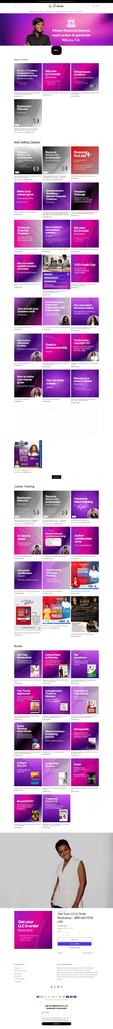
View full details (87, 953)
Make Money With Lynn (20, 970)
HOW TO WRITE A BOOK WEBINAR (51, 399)
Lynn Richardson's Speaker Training (23, 556)
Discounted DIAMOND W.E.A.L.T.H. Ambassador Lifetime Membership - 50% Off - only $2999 (54, 177)
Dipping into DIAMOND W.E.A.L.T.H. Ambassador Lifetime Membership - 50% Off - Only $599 (26, 129)
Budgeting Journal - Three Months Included (53, 752)
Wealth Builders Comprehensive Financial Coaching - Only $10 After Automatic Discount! (27, 93)
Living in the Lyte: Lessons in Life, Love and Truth (26, 788)
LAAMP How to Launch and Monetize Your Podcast (55, 626)
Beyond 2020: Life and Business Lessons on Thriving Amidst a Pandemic (27, 825)
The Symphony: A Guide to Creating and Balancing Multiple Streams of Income (83, 680)
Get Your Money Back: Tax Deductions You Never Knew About (27, 680)
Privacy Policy (18, 976)
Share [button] (60, 953)
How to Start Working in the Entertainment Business (27, 632)
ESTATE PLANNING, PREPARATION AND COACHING (26, 436)
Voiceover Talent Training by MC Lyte (52, 436)
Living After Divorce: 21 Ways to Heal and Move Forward (54, 789)
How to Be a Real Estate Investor (22, 363)
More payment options (74, 947)
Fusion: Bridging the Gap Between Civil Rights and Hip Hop (84, 789)
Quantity (60, 931)
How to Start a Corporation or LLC (22, 470)
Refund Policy (18, 973)
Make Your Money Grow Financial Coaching (24, 212)
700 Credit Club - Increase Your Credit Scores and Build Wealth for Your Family (83, 285)
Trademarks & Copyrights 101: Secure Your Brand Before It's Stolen (85, 364)
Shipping (60, 928)
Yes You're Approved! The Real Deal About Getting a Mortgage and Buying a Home (27, 716)
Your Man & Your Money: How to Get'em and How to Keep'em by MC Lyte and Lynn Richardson (84, 716)
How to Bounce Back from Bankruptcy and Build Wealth (56, 327)
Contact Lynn (17, 968)
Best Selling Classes (27, 142)
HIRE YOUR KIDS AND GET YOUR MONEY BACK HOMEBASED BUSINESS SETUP (54, 292)
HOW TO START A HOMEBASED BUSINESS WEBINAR (55, 249)
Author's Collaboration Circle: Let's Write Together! (83, 556)
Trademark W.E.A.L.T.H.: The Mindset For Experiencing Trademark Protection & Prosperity (56, 825)
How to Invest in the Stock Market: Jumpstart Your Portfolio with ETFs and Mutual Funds (83, 328)
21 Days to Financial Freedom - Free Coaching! (25, 249)
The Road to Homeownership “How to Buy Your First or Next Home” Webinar (56, 364)
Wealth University (52, 999)
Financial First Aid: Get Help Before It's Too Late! (83, 176)
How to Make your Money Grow (22, 399)
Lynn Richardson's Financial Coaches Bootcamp (54, 556)
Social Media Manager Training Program (52, 591)
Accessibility (17, 981)
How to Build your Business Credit (22, 327)
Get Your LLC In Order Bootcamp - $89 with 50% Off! (56, 92)
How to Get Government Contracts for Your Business (84, 436)
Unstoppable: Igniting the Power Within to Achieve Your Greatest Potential (84, 752)
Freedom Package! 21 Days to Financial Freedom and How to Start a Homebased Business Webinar (84, 213)
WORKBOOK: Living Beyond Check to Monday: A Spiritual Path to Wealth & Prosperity (54, 716)
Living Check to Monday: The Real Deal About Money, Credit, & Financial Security (56, 680)
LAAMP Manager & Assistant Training (80, 591)
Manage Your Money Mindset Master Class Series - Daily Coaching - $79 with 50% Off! (83, 400)
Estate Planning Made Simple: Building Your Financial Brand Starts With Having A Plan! (27, 752)
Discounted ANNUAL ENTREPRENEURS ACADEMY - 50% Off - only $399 (85, 93)
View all (56, 477)
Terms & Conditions (19, 979)
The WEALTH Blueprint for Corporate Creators (82, 634)
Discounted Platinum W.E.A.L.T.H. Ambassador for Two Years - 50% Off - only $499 (27, 177)
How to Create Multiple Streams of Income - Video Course (27, 285)
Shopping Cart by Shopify (62, 999)
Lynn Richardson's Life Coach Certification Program (27, 591)
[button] (16, 6)
